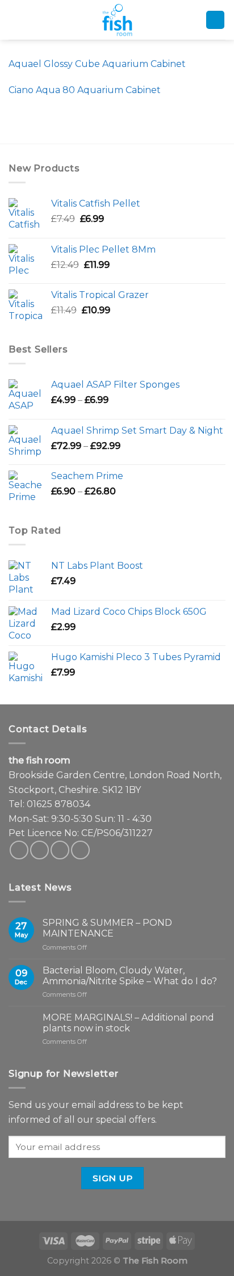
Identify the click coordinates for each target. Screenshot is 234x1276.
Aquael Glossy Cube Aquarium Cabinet (97, 63)
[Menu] (16, 20)
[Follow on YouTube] (80, 850)
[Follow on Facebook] (19, 850)
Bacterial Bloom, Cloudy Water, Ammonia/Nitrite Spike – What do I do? (130, 976)
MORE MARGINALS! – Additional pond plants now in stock (128, 1023)
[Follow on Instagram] (39, 850)
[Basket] (215, 20)
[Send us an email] (60, 850)
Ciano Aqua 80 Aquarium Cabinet (85, 90)
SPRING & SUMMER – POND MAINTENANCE (107, 928)
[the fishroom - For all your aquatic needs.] (117, 20)
